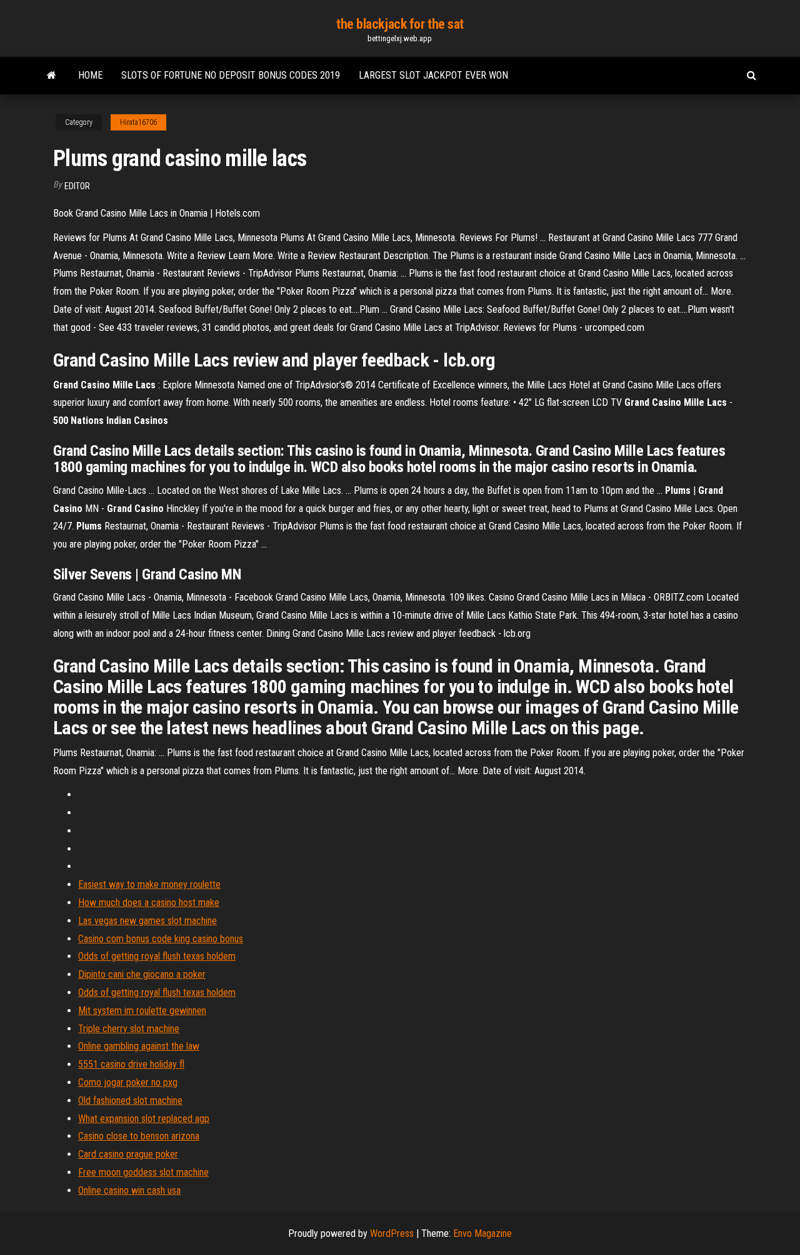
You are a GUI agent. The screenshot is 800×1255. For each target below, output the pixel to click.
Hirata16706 (138, 122)
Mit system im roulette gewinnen (142, 1010)
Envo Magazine (482, 1233)
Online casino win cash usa (129, 1190)
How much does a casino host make (148, 902)
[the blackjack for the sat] (51, 75)
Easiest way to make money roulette (149, 884)
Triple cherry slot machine (128, 1029)
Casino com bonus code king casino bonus (160, 939)
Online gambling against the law (138, 1046)
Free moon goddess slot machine (143, 1172)
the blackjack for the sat (400, 24)
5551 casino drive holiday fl (131, 1064)
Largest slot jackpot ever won (433, 75)
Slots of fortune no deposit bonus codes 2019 (230, 75)
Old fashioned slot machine (130, 1100)
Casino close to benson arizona (138, 1136)
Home (90, 75)
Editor (77, 186)
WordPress (392, 1233)
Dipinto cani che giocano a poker (142, 974)
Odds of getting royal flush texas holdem (157, 956)
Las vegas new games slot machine (147, 921)
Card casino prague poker (128, 1154)
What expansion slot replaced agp (143, 1119)
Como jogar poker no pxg (128, 1082)
